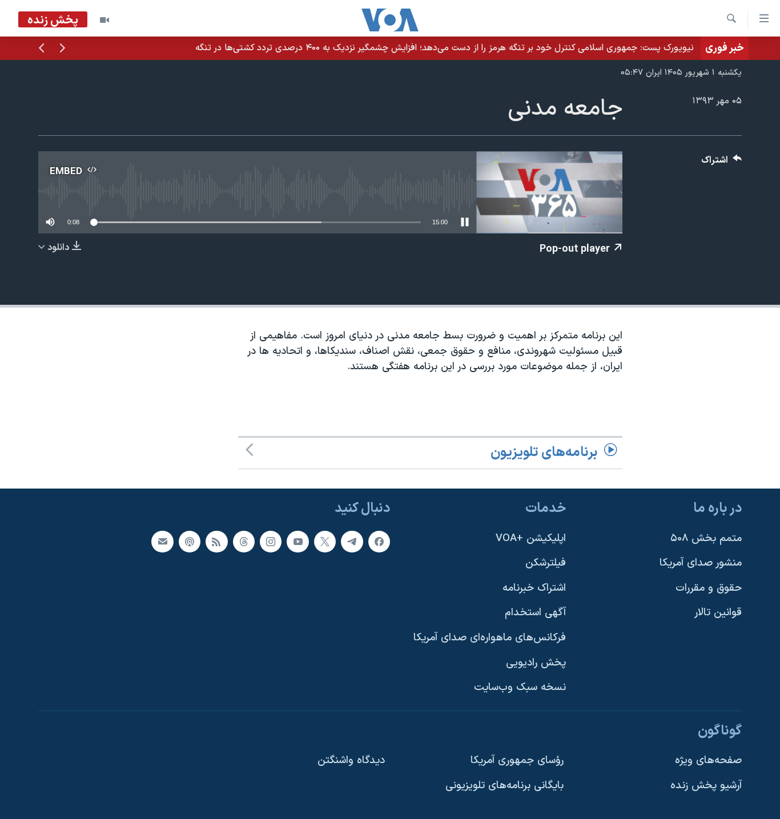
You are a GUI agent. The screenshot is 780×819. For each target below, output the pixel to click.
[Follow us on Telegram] (352, 541)
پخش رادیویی (536, 663)
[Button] (721, 163)
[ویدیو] (104, 20)
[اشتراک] (162, 541)
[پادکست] (189, 541)
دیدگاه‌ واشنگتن (351, 760)
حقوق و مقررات (709, 588)
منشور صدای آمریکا (701, 563)
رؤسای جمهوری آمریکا (517, 760)
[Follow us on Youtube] (297, 541)
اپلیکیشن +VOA (531, 538)
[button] (62, 49)
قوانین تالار (718, 612)
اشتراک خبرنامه (534, 588)
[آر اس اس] (216, 541)
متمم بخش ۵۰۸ (706, 538)
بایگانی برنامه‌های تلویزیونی (504, 785)
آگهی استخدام (535, 612)
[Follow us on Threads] (244, 541)
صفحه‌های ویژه (708, 760)
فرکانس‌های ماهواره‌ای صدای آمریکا (489, 637)
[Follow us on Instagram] (271, 541)
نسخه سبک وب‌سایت (520, 687)
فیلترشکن (545, 563)
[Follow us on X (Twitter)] (325, 541)
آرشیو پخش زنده (706, 785)
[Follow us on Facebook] (379, 541)
